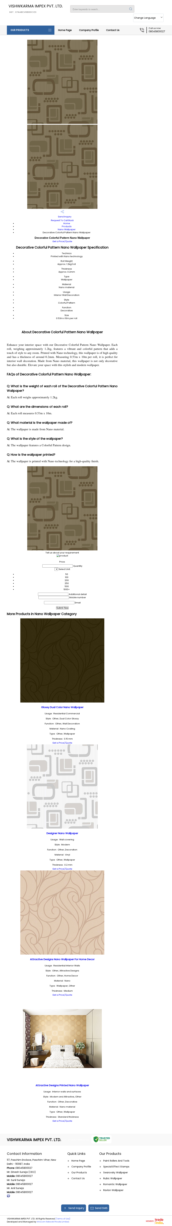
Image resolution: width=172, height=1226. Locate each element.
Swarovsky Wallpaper (115, 1172)
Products (67, 226)
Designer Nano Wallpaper (62, 833)
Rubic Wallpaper (112, 1178)
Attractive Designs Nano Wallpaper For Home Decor (62, 959)
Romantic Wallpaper (115, 1184)
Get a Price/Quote (62, 241)
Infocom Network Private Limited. (53, 1221)
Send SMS (101, 1208)
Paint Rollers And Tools (116, 1160)
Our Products (20, 30)
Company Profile (89, 30)
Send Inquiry (64, 216)
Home (66, 223)
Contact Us (112, 30)
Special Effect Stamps (116, 1166)
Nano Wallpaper (67, 229)
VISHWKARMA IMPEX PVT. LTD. (36, 8)
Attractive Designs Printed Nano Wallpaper (62, 1085)
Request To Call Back (62, 220)
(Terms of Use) (62, 1218)
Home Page (65, 30)
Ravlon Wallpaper (113, 1190)
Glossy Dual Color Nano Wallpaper (62, 707)
